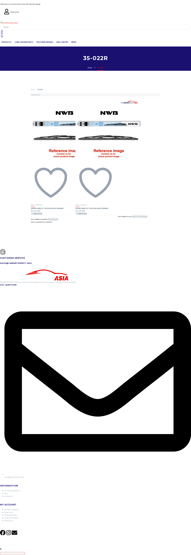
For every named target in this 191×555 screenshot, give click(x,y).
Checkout (143, 216)
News (73, 42)
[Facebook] (3, 532)
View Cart (135, 216)
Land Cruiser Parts (24, 42)
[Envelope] (14, 532)
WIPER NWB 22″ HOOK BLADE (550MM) (47, 208)
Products (6, 42)
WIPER (32, 206)
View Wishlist (53, 219)
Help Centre (62, 42)
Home (33, 89)
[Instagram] (8, 532)
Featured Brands (44, 42)
